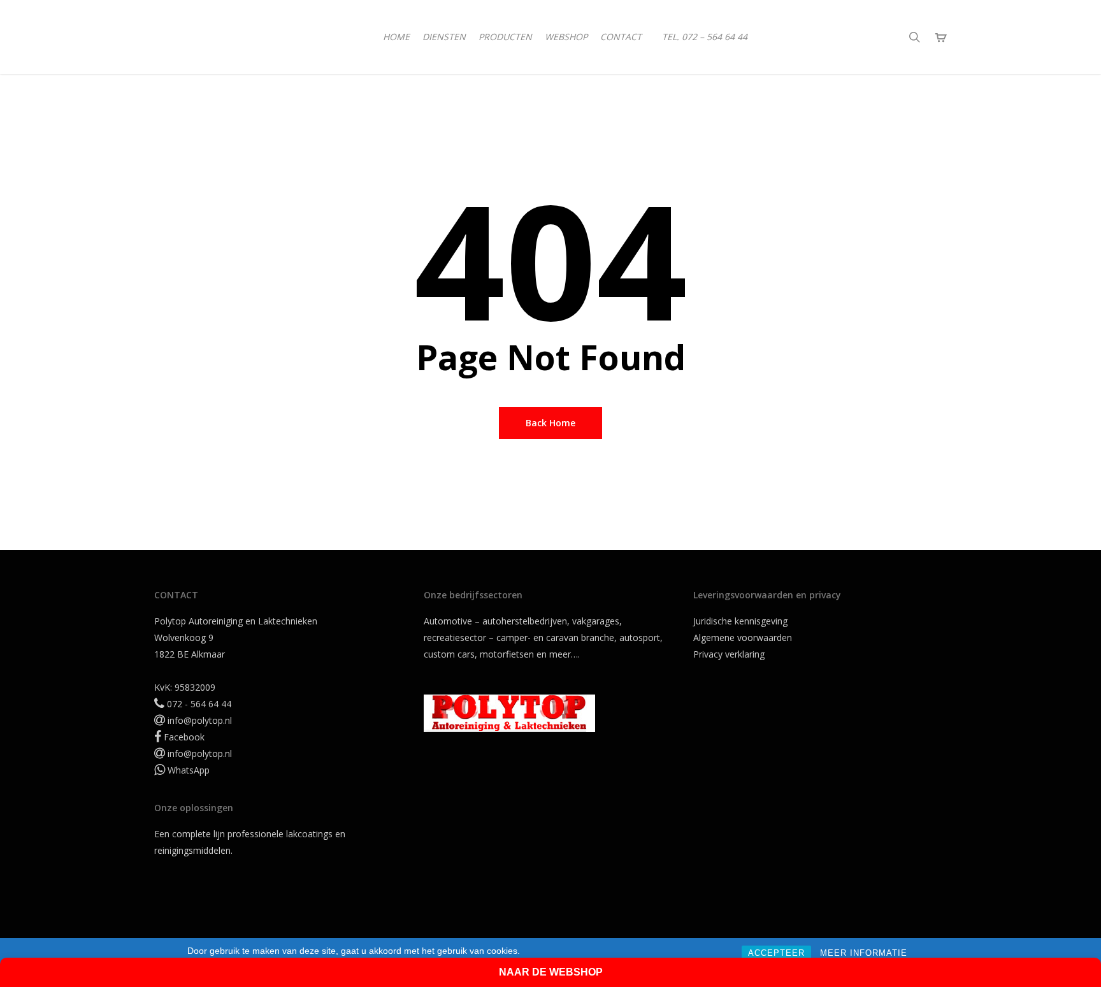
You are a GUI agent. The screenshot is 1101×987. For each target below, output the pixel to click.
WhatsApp (189, 770)
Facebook (184, 737)
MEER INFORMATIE (863, 953)
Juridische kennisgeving (740, 621)
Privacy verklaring (729, 654)
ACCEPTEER (776, 953)
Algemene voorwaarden (742, 637)
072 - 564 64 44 (199, 704)
